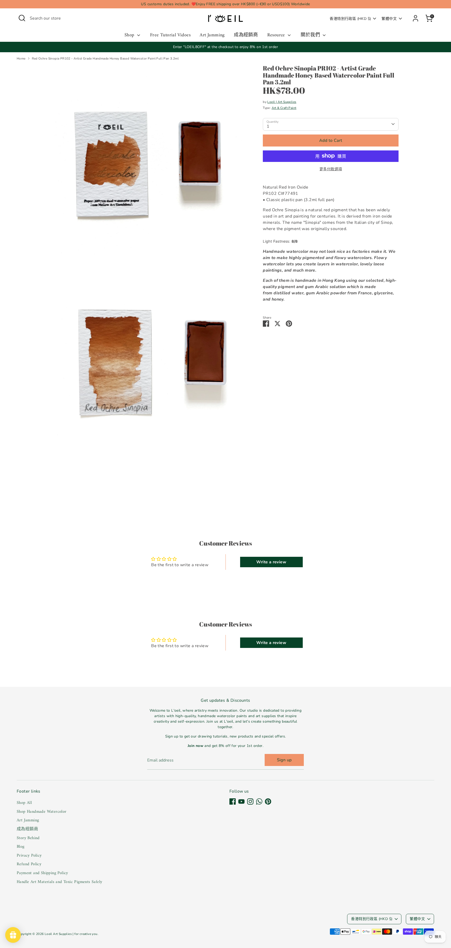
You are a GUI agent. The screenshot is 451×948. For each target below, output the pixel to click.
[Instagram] (250, 801)
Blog (21, 846)
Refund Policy (29, 864)
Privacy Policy (29, 855)
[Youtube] (241, 801)
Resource (277, 35)
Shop (130, 35)
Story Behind (28, 838)
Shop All (24, 802)
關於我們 (311, 35)
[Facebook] (232, 801)
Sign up (284, 760)
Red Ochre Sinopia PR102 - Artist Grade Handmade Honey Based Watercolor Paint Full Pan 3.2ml (105, 58)
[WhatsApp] (259, 801)
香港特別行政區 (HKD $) (350, 18)
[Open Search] (22, 18)
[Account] (415, 18)
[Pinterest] (268, 801)
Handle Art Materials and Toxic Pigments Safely (59, 882)
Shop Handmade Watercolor (42, 811)
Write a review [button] (271, 562)
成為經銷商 (246, 35)
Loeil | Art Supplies (281, 102)
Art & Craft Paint (284, 108)
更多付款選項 (330, 168)
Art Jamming (212, 35)
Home (21, 58)
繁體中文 (389, 18)
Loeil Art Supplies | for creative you (71, 934)
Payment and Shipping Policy (42, 873)
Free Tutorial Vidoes (170, 35)
